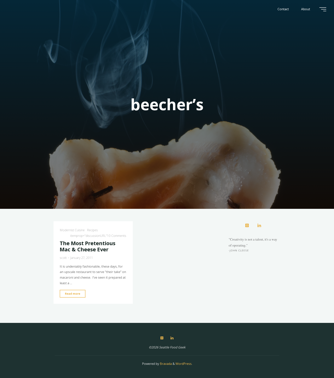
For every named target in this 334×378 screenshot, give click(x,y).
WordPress (184, 364)
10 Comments (116, 236)
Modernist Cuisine (72, 230)
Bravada (165, 364)
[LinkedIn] (259, 225)
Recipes (92, 230)
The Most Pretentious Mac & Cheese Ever (87, 246)
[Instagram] (247, 225)
